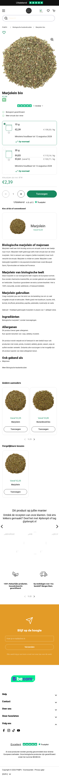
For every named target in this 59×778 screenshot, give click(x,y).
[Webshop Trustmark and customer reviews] (29, 683)
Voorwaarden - (29, 770)
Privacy (38, 770)
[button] (54, 11)
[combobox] (28, 18)
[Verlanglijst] (48, 11)
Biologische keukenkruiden (22, 27)
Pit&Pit (4, 27)
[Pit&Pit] (29, 11)
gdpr (42, 770)
